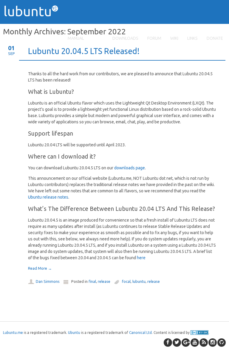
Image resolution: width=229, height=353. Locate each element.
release (104, 281)
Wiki (174, 38)
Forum (154, 38)
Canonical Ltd (140, 332)
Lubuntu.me (13, 332)
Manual (76, 38)
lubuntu (139, 281)
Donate (215, 38)
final (92, 281)
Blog (98, 38)
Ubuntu (74, 332)
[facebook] (167, 342)
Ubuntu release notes (48, 197)
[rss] (203, 342)
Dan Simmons (48, 281)
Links (192, 38)
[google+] (185, 342)
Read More (40, 268)
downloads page (129, 167)
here (141, 257)
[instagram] (212, 342)
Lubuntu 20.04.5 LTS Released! (84, 51)
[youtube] (194, 342)
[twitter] (176, 342)
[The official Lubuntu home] (33, 26)
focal (126, 281)
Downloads (125, 38)
